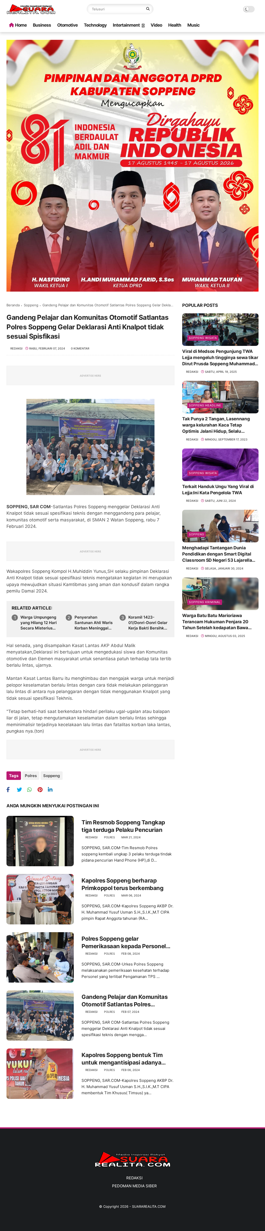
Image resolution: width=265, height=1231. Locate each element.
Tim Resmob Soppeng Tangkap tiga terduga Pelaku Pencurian (123, 826)
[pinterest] (42, 789)
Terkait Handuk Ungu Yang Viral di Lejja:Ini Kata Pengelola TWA (218, 489)
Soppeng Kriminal (204, 602)
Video (156, 25)
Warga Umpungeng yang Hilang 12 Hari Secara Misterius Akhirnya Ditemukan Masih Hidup (39, 623)
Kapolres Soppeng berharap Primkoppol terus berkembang (122, 884)
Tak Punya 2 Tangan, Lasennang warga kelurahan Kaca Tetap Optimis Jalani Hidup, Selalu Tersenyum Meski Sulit (216, 425)
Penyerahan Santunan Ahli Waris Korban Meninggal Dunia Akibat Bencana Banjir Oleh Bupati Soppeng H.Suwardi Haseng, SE (94, 623)
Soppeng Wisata (203, 338)
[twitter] (21, 789)
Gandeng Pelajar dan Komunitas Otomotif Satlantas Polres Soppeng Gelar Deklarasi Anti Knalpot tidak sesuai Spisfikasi (124, 1000)
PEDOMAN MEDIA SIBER (134, 1185)
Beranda (13, 305)
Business (42, 25)
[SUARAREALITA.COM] (31, 12)
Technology (95, 25)
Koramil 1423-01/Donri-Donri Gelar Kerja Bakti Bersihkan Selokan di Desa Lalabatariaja (148, 623)
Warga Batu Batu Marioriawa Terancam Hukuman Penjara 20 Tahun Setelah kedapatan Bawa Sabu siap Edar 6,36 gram (215, 622)
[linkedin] (52, 789)
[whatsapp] (31, 789)
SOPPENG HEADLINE (205, 405)
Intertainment (126, 25)
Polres (31, 775)
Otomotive (67, 25)
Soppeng (31, 305)
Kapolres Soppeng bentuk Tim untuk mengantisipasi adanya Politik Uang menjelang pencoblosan (122, 1059)
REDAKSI (134, 1177)
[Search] (148, 9)
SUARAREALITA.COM (149, 1206)
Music (193, 25)
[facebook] (11, 789)
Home (21, 25)
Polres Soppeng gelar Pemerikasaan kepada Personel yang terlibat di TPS (124, 942)
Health (174, 25)
